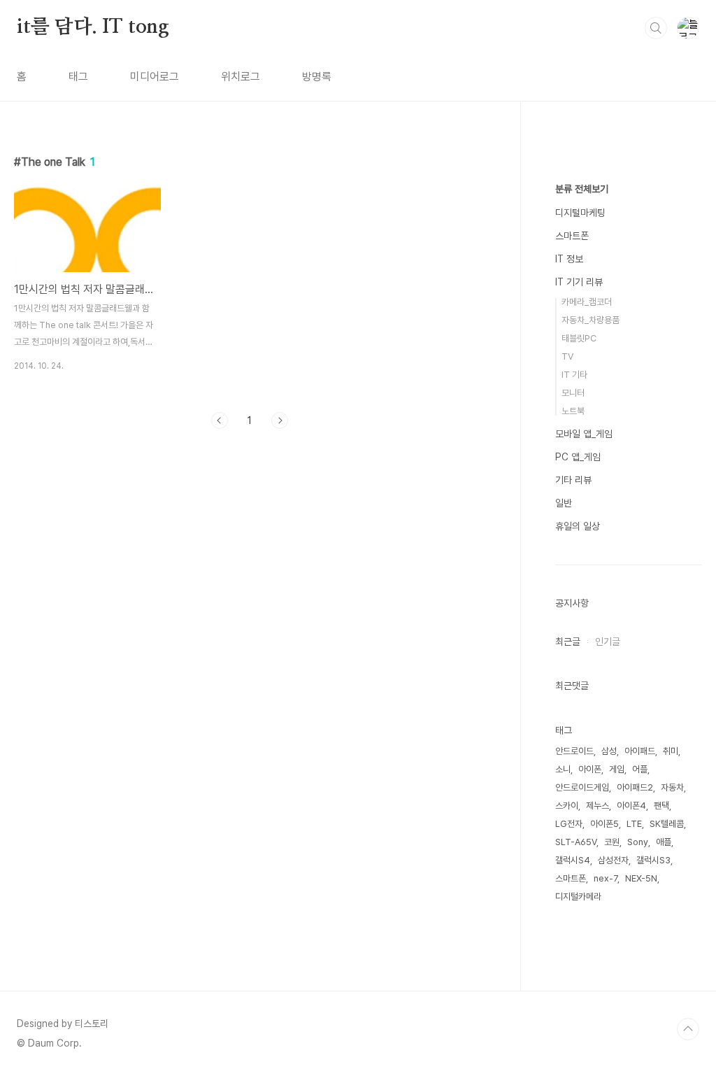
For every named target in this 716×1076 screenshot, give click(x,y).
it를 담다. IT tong (93, 27)
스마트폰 (572, 235)
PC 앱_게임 (578, 456)
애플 (663, 842)
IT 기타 (574, 374)
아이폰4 (631, 805)
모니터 (573, 393)
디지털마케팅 (580, 212)
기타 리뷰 (573, 480)
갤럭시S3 (653, 860)
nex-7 (605, 878)
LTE (634, 824)
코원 (612, 842)
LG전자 (568, 824)
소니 (563, 769)
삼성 (609, 751)
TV (567, 356)
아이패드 (639, 751)
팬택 (661, 805)
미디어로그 (154, 76)
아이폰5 (604, 824)
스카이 (566, 805)
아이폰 (589, 769)
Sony (637, 842)
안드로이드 (574, 751)
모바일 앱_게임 (584, 433)
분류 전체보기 (581, 188)
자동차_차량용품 (590, 320)
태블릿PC (578, 338)
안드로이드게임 (582, 787)
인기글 (607, 641)
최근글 (567, 641)
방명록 (316, 76)
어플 (639, 769)
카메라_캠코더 (586, 302)
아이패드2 (635, 787)
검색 (655, 27)
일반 (563, 503)
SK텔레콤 (667, 824)
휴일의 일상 (577, 526)
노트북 (573, 411)
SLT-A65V (575, 842)
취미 (670, 751)
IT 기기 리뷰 (579, 282)
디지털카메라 (578, 896)
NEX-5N (641, 878)
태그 (78, 76)
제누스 (597, 805)
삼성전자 (613, 860)
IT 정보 (569, 258)
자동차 (672, 787)
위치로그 (240, 76)
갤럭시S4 (572, 860)
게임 (616, 769)
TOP (688, 1029)
